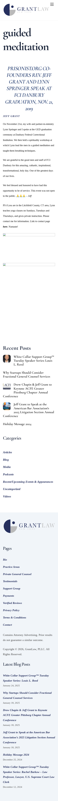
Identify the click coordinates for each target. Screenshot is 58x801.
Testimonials (10, 581)
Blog (6, 459)
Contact (7, 624)
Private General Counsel (17, 574)
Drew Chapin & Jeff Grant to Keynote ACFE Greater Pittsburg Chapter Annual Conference (27, 390)
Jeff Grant (11, 116)
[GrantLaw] (26, 17)
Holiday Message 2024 (17, 424)
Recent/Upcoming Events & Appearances (28, 481)
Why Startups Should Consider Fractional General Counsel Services (26, 374)
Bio (5, 559)
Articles (7, 452)
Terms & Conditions (14, 617)
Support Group (11, 588)
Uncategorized (11, 489)
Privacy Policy (11, 610)
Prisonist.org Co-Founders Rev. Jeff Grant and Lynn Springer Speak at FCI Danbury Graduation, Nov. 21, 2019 (29, 88)
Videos (7, 496)
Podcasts (8, 474)
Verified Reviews (12, 603)
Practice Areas (11, 566)
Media (7, 467)
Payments (8, 595)
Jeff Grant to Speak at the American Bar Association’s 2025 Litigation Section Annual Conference (28, 410)
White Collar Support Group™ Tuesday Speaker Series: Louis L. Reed (34, 360)
